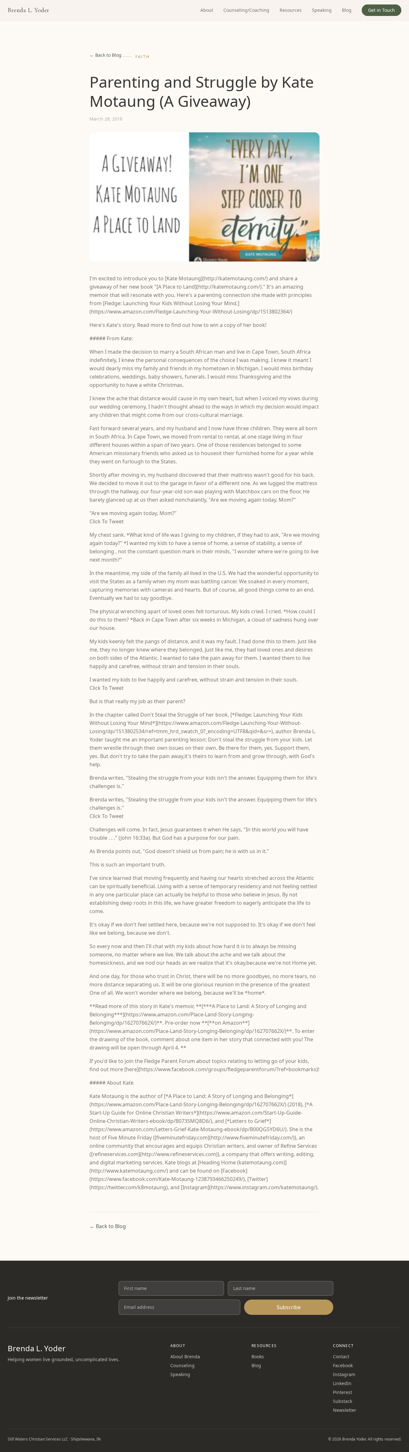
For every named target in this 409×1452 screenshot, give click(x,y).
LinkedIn (342, 1383)
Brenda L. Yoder (29, 10)
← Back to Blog (105, 55)
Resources (291, 10)
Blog (346, 10)
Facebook (343, 1365)
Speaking (322, 10)
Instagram (344, 1374)
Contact (341, 1356)
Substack (342, 1401)
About (206, 10)
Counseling (182, 1365)
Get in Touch (381, 10)
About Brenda (185, 1356)
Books (257, 1356)
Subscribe (289, 1307)
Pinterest (342, 1392)
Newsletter (344, 1410)
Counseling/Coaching (246, 10)
